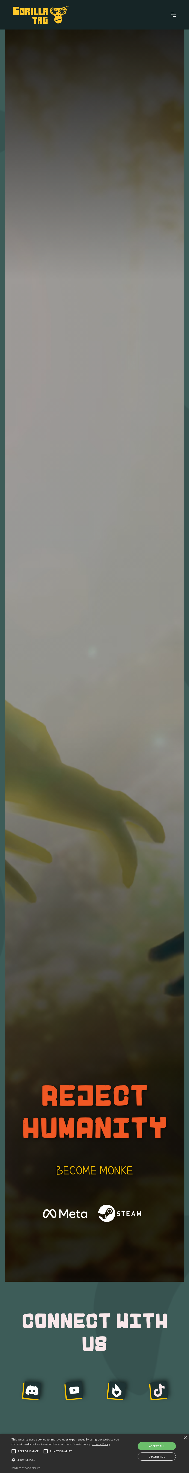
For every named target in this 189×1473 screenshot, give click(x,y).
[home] (40, 15)
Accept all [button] (156, 1446)
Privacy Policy (101, 1444)
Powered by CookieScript (26, 1468)
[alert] (94, 1453)
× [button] (185, 1438)
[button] (173, 15)
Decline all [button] (157, 1456)
